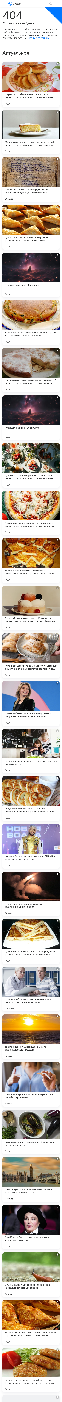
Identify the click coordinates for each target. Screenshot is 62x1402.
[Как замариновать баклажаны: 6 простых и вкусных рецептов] (31, 1132)
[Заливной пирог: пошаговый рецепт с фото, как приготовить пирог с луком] (31, 322)
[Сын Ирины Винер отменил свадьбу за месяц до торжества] (31, 1227)
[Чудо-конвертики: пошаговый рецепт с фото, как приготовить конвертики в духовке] (31, 227)
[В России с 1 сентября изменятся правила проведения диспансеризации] (31, 989)
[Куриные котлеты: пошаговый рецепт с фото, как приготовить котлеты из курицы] (31, 1370)
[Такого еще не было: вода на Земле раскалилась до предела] (31, 1036)
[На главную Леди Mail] (16, 3)
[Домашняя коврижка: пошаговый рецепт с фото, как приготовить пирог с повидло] (31, 941)
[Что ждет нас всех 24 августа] (31, 417)
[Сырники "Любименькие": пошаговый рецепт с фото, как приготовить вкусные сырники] (31, 84)
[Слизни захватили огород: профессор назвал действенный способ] (31, 1274)
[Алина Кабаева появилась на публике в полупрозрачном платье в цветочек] (31, 703)
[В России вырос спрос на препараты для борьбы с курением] (31, 1084)
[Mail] (10, 3)
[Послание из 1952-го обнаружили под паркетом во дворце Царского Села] (31, 179)
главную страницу (38, 37)
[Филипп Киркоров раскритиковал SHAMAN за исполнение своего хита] (31, 846)
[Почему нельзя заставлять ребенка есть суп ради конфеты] (31, 751)
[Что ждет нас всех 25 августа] (31, 275)
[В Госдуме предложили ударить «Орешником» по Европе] (31, 894)
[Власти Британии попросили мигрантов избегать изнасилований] (31, 1179)
